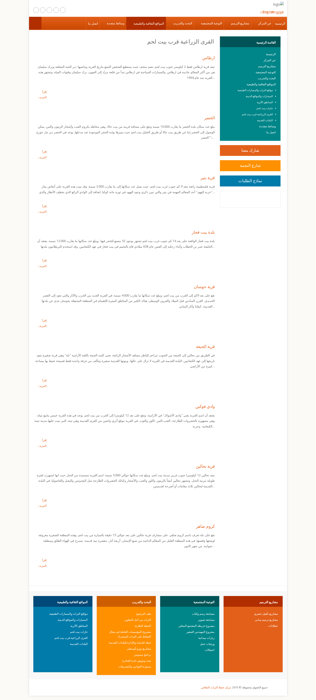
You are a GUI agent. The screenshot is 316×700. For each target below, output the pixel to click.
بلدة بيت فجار (203, 232)
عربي (280, 12)
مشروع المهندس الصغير (200, 632)
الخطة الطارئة (143, 626)
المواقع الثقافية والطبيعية (148, 23)
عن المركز (264, 23)
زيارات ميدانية (206, 638)
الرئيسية (280, 23)
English (268, 12)
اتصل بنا (93, 23)
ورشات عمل (207, 644)
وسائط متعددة (115, 23)
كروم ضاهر (205, 526)
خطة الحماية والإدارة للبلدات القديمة (130, 642)
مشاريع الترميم (240, 23)
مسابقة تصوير (206, 620)
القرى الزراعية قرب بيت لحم (257, 114)
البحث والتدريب (182, 23)
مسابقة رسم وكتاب (203, 614)
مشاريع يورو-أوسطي (139, 648)
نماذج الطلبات (250, 180)
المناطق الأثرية (265, 102)
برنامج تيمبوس (142, 655)
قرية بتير (208, 177)
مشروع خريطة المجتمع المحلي (196, 626)
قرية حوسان (204, 286)
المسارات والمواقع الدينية (259, 96)
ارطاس (208, 57)
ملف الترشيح (143, 614)
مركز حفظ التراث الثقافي (216, 687)
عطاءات (273, 626)
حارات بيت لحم (264, 108)
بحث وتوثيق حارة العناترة (136, 661)
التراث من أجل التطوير (137, 620)
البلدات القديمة (265, 120)
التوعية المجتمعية (211, 23)
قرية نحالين (205, 466)
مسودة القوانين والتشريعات (134, 666)
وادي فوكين (205, 406)
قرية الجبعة (205, 346)
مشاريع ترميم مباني (266, 620)
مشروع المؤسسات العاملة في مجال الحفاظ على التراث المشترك (130, 634)
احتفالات (210, 650)
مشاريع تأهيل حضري (266, 614)
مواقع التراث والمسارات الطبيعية (255, 90)
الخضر (209, 117)
